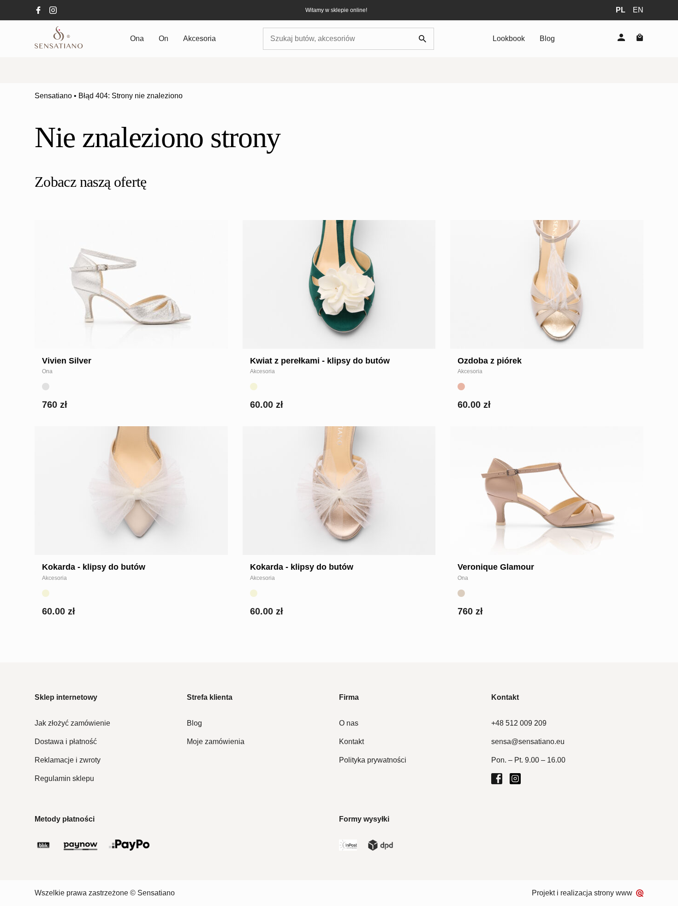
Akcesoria (199, 38)
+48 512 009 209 (519, 723)
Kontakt (351, 741)
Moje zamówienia (215, 741)
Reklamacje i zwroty (68, 760)
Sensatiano (53, 96)
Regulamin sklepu (64, 778)
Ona (137, 38)
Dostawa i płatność (66, 741)
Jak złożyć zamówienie (72, 723)
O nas (348, 723)
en (638, 10)
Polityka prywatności (372, 760)
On (163, 38)
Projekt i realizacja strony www (582, 893)
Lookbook (509, 38)
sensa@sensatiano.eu (528, 741)
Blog (547, 38)
